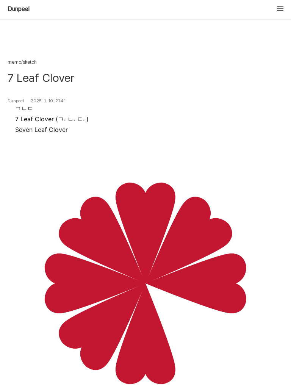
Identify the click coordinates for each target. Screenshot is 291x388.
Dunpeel (19, 9)
